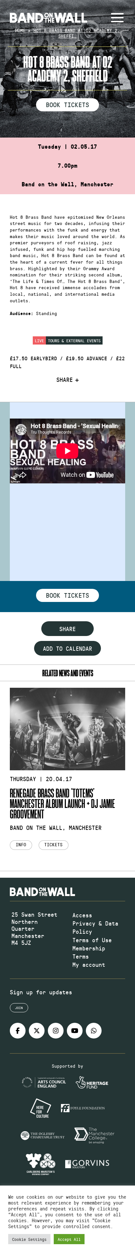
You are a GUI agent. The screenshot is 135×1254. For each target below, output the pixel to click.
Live (39, 340)
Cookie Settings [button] (29, 1239)
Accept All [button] (69, 1239)
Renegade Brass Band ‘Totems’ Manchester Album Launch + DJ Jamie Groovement (62, 803)
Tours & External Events (74, 340)
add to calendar (67, 648)
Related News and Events (67, 673)
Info (21, 844)
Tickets (53, 844)
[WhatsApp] (94, 1031)
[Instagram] (56, 1031)
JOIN (19, 1007)
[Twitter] (37, 1031)
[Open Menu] (117, 18)
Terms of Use (92, 940)
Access (82, 915)
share (67, 629)
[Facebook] (18, 1031)
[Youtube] (75, 1031)
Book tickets (67, 595)
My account (88, 964)
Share (64, 380)
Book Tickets (67, 104)
